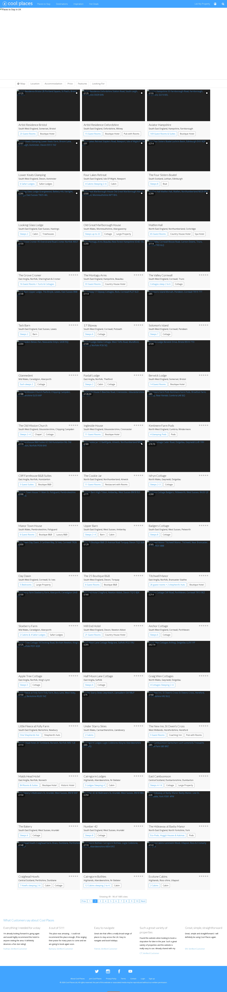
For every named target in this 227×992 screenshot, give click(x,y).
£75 (85, 694)
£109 (151, 343)
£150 (21, 694)
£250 (86, 795)
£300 (21, 544)
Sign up (152, 979)
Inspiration (78, 3)
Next (143, 901)
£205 (86, 644)
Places (43, 3)
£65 (85, 744)
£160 (86, 594)
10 (137, 901)
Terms (123, 979)
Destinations (62, 3)
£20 (150, 795)
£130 (21, 243)
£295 (21, 193)
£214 (151, 143)
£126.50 (87, 394)
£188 (21, 394)
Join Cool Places (95, 979)
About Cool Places (78, 979)
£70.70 (152, 444)
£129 (86, 544)
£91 (85, 143)
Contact (133, 979)
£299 (151, 193)
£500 (86, 193)
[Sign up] (214, 3)
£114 (151, 243)
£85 (150, 293)
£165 (151, 544)
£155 (151, 93)
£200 (86, 243)
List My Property (202, 3)
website (107, 982)
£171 (86, 494)
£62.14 (152, 644)
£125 (21, 93)
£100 (86, 343)
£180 (86, 444)
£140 (21, 293)
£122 (151, 845)
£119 (21, 444)
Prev (84, 901)
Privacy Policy (111, 979)
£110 (21, 744)
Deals (94, 3)
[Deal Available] (141, 444)
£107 (21, 143)
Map (22, 83)
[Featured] (76, 93)
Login (143, 979)
